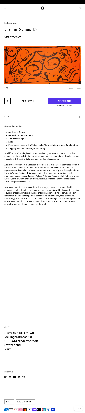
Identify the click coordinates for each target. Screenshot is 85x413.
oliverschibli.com (12, 23)
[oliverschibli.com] (42, 8)
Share (6, 117)
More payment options (64, 105)
